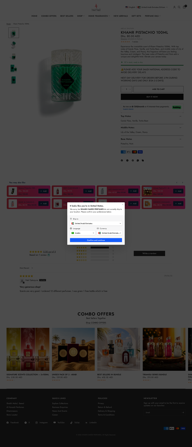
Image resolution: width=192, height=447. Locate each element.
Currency (103, 228)
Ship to (75, 219)
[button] (96, 223)
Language (76, 228)
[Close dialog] (122, 204)
